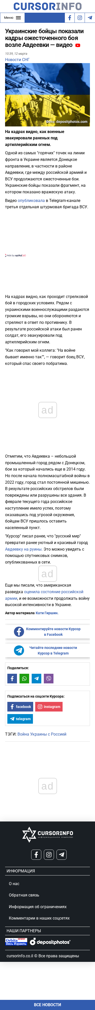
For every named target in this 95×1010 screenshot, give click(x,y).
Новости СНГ (17, 59)
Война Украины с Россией (41, 734)
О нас (14, 883)
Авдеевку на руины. (24, 549)
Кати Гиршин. (47, 613)
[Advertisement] (47, 232)
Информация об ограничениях (38, 906)
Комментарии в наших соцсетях (39, 918)
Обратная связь (24, 895)
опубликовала (31, 200)
